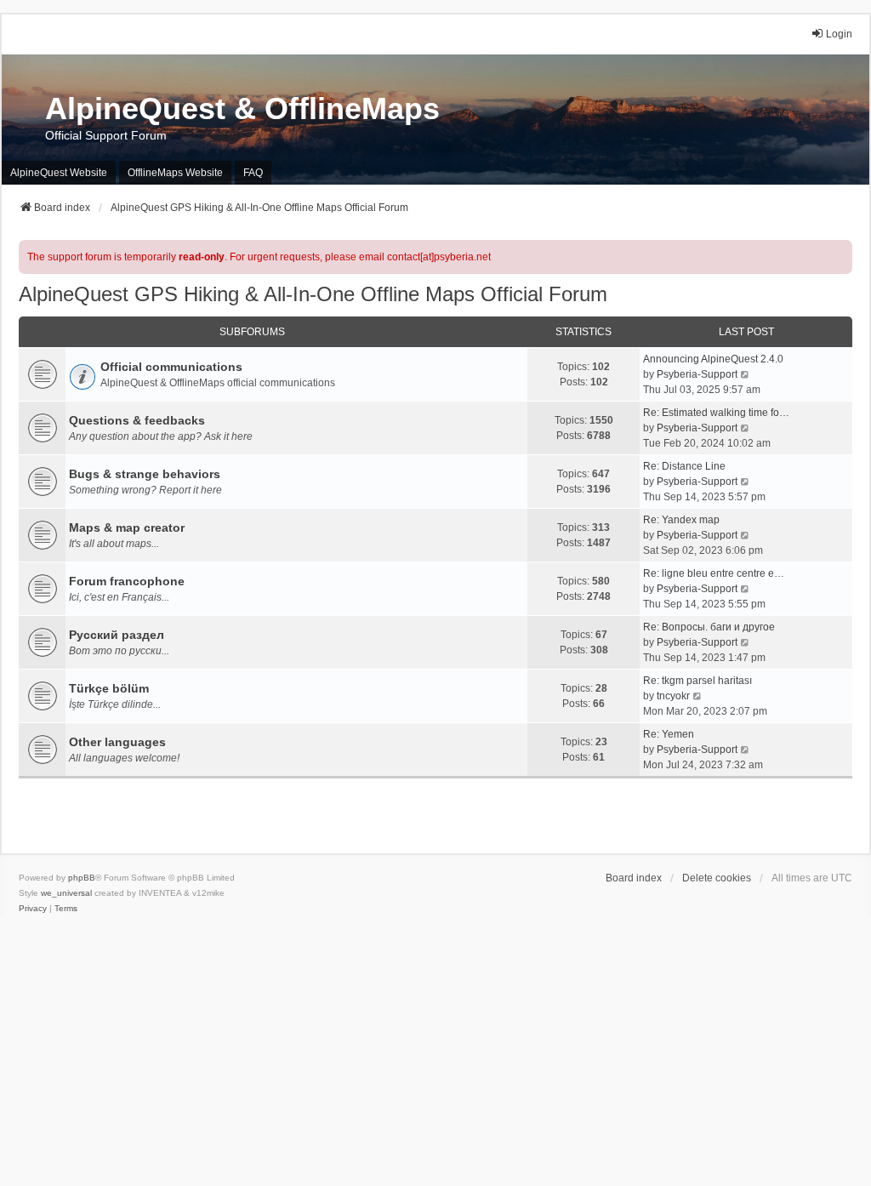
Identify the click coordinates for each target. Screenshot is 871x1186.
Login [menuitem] (839, 34)
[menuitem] (33, 908)
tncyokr (673, 696)
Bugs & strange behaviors (144, 474)
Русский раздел (116, 634)
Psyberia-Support (697, 374)
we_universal (66, 893)
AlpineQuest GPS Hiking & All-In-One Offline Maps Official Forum (313, 293)
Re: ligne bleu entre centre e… (713, 573)
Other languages (117, 742)
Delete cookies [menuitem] (716, 878)
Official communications (171, 366)
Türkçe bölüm (109, 688)
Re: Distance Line (684, 466)
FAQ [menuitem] (253, 173)
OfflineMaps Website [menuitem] (175, 173)
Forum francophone (127, 581)
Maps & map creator (127, 527)
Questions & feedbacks (137, 420)
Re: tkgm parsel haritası (697, 681)
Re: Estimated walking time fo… (716, 413)
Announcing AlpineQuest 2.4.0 (713, 359)
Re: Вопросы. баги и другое (709, 627)
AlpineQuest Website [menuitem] (58, 173)
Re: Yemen (668, 734)
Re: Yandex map (681, 520)
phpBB (81, 877)
